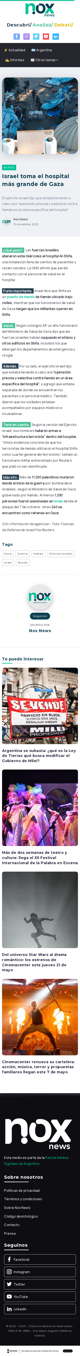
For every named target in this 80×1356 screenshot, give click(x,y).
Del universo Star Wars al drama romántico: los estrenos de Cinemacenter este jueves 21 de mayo (34, 962)
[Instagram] (26, 36)
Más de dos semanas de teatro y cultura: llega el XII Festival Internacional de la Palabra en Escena (40, 857)
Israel (58, 501)
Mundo (23, 562)
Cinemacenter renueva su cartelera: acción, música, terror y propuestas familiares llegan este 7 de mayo (38, 1067)
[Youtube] (46, 36)
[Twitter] (36, 36)
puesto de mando (21, 296)
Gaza (8, 553)
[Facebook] (16, 36)
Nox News (20, 219)
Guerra (22, 553)
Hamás (38, 553)
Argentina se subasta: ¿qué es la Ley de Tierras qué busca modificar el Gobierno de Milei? (39, 755)
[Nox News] (40, 9)
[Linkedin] (55, 36)
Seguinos (40, 616)
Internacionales (61, 553)
